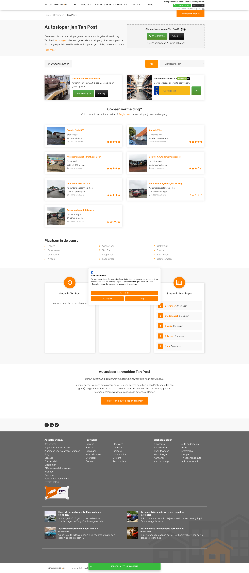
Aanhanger (159, 457)
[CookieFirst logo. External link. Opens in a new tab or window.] (92, 272)
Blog (151, 5)
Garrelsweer (54, 250)
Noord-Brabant (93, 454)
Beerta (168, 326)
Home (48, 15)
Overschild (53, 254)
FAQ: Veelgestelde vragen (58, 468)
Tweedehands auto (191, 457)
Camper (185, 454)
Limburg (117, 451)
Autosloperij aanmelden (57, 478)
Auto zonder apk (189, 461)
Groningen (58, 15)
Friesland (90, 447)
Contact (49, 457)
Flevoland (118, 444)
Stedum (161, 250)
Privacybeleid (52, 482)
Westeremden (164, 259)
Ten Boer (106, 250)
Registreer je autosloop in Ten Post (124, 401)
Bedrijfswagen (161, 451)
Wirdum (51, 259)
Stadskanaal (171, 316)
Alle (151, 64)
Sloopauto (159, 444)
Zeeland (90, 461)
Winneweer (108, 246)
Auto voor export (163, 461)
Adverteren (50, 444)
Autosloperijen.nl (54, 439)
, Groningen (173, 306)
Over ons (49, 475)
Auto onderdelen (190, 444)
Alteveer (169, 336)
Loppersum (108, 254)
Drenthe (90, 444)
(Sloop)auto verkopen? (124, 566)
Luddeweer (108, 259)
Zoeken (135, 5)
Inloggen (85, 5)
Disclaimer (50, 464)
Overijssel (91, 457)
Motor (184, 447)
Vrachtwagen (161, 454)
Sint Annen (162, 254)
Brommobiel (187, 451)
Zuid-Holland (120, 461)
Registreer (124, 114)
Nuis (167, 346)
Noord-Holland (120, 454)
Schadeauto (160, 447)
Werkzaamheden (189, 13)
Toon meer (50, 49)
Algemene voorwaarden (57, 447)
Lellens (51, 246)
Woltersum (162, 246)
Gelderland (118, 447)
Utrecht (117, 457)
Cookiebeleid (51, 461)
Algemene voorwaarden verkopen (62, 451)
